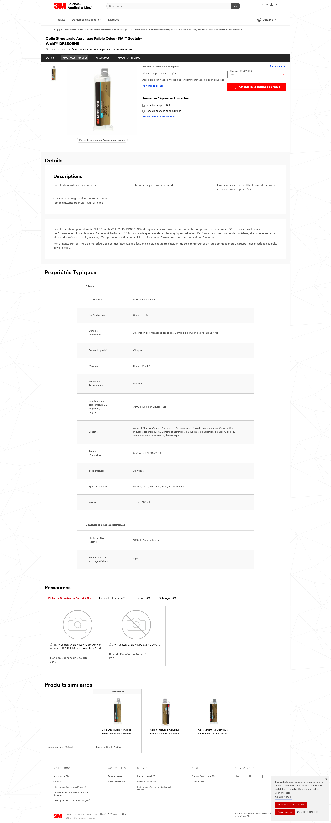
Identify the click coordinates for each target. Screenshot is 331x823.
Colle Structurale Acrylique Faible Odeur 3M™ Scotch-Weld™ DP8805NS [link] (117, 732)
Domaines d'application (86, 20)
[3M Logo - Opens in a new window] (73, 6)
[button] (307, 812)
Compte (268, 20)
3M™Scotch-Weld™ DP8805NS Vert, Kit (136, 644)
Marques (113, 20)
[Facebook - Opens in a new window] (262, 776)
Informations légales (75, 814)
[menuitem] (50, 57)
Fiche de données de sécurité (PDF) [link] (165, 111)
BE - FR (265, 5)
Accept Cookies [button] (285, 812)
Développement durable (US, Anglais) (71, 800)
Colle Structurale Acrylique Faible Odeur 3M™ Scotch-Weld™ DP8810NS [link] (165, 732)
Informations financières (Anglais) (69, 787)
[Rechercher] (235, 6)
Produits (60, 20)
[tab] (69, 598)
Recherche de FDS (146, 776)
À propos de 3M (61, 776)
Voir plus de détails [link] (152, 86)
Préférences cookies (117, 814)
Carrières (57, 782)
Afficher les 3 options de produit (259, 87)
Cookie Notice (283, 797)
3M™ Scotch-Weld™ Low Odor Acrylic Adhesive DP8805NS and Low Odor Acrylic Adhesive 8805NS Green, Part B (76, 646)
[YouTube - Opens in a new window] (250, 776)
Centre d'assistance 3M (203, 776)
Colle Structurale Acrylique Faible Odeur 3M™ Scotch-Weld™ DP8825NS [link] (213, 732)
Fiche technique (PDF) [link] (158, 105)
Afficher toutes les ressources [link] (158, 116)
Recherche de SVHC (147, 782)
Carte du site (198, 782)
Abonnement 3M (116, 782)
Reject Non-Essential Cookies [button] (291, 805)
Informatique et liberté (96, 814)
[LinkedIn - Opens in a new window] (237, 776)
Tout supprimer (277, 66)
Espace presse (115, 776)
